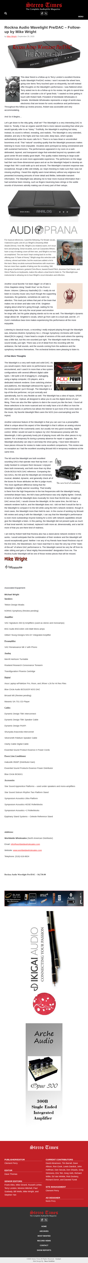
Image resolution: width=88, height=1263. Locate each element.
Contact (44, 1245)
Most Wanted (44, 1236)
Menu (80, 17)
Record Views (44, 1241)
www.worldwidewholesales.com (27, 850)
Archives (44, 1231)
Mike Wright (11, 36)
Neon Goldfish (49, 1261)
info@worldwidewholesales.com (25, 844)
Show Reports (44, 1250)
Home (44, 1226)
